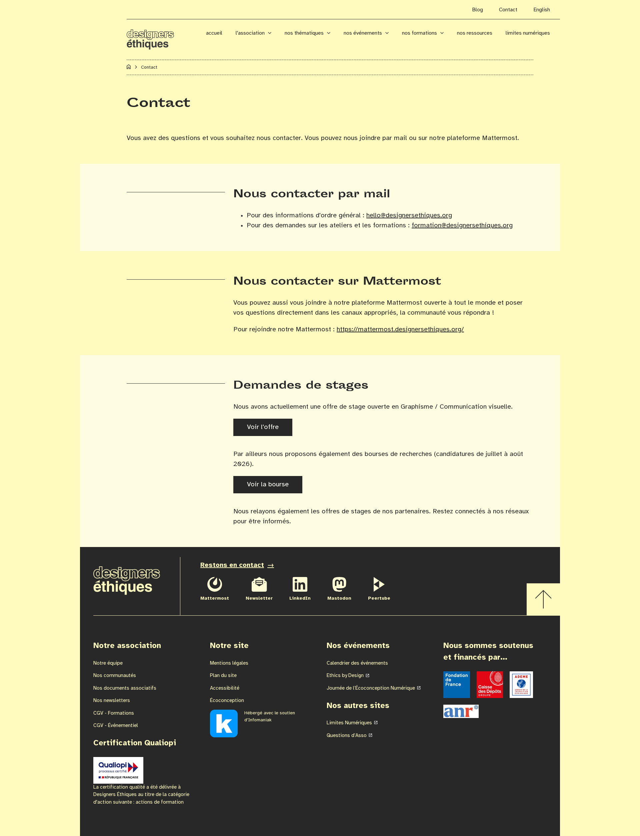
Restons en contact (232, 565)
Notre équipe (108, 663)
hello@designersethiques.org (409, 215)
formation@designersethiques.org (462, 225)
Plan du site (223, 675)
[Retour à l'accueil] (159, 36)
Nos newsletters (111, 700)
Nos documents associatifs (124, 688)
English (541, 10)
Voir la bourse (268, 484)
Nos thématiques (304, 33)
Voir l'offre (263, 427)
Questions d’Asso (347, 735)
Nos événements (363, 33)
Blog (477, 10)
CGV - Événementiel (115, 725)
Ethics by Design (345, 675)
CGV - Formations (113, 713)
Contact (508, 10)
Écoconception (227, 700)
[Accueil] (129, 67)
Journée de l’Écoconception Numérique (371, 688)
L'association (250, 33)
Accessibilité (224, 688)
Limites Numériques (528, 33)
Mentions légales (229, 663)
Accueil (214, 33)
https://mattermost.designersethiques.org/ (400, 329)
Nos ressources (474, 33)
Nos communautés (114, 675)
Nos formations (419, 33)
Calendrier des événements (357, 663)
